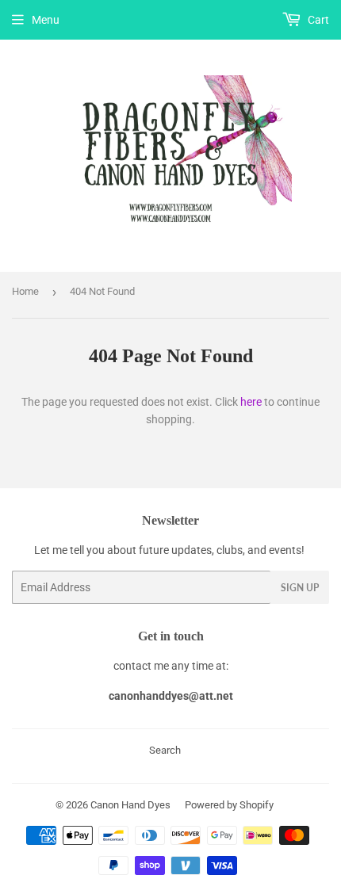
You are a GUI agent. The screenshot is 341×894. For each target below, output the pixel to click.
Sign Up (300, 588)
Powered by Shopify (229, 805)
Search (165, 750)
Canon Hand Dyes (130, 805)
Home (25, 291)
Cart (317, 19)
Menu (45, 19)
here (251, 401)
